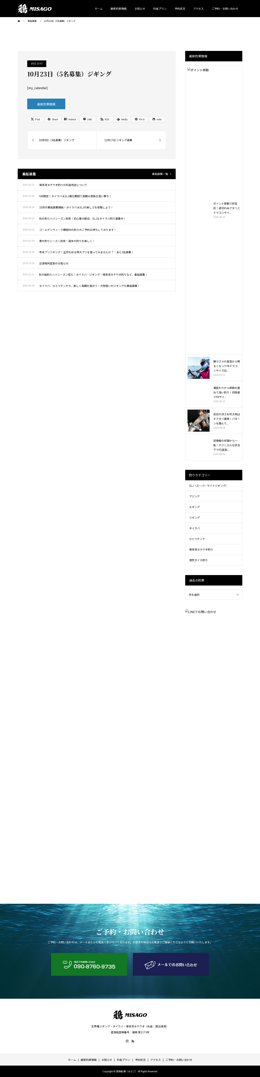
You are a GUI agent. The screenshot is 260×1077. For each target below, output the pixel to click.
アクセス (198, 8)
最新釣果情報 (119, 8)
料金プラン (160, 8)
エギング (194, 507)
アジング (194, 496)
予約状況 (180, 8)
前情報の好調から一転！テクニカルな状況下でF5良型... (226, 445)
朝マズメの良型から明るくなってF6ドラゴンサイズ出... (226, 365)
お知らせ (140, 8)
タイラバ (194, 528)
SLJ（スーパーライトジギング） (208, 485)
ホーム (99, 8)
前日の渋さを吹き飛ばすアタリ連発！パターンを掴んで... (226, 418)
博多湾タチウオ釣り (201, 549)
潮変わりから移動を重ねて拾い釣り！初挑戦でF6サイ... (226, 392)
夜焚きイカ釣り (198, 560)
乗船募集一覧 (160, 174)
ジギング (194, 517)
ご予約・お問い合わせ (225, 8)
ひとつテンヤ (197, 539)
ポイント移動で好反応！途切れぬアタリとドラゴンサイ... (226, 208)
